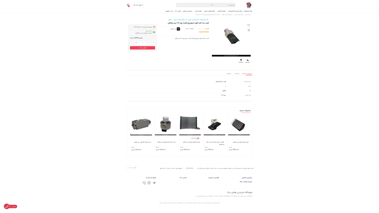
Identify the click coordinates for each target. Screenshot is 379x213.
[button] (130, 134)
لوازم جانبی (198, 11)
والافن (170, 19)
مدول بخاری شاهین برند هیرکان (241, 142)
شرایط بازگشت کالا (246, 181)
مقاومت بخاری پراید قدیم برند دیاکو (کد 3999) (215, 143)
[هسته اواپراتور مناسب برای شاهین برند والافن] (190, 124)
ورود (140, 5)
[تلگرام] (154, 183)
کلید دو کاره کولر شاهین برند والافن (166, 142)
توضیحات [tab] (236, 73)
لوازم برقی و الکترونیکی (235, 11)
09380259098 (189, 168)
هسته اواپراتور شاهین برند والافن (191, 142)
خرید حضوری (169, 11)
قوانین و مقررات (213, 177)
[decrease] (149, 42)
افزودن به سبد (142, 48)
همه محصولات (247, 11)
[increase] (136, 42)
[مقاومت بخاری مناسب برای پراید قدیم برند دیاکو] (214, 124)
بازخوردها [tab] (229, 73)
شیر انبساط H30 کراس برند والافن (142, 142)
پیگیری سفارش (187, 11)
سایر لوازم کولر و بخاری (227, 14)
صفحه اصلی (248, 14)
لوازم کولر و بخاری (209, 11)
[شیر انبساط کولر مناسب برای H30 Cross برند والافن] (141, 124)
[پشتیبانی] (144, 183)
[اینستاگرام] (149, 183)
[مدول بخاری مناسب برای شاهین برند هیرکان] (239, 124)
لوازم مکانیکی (221, 11)
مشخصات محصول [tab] (247, 73)
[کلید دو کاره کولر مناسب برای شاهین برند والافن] (165, 124)
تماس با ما (178, 11)
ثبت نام (136, 5)
